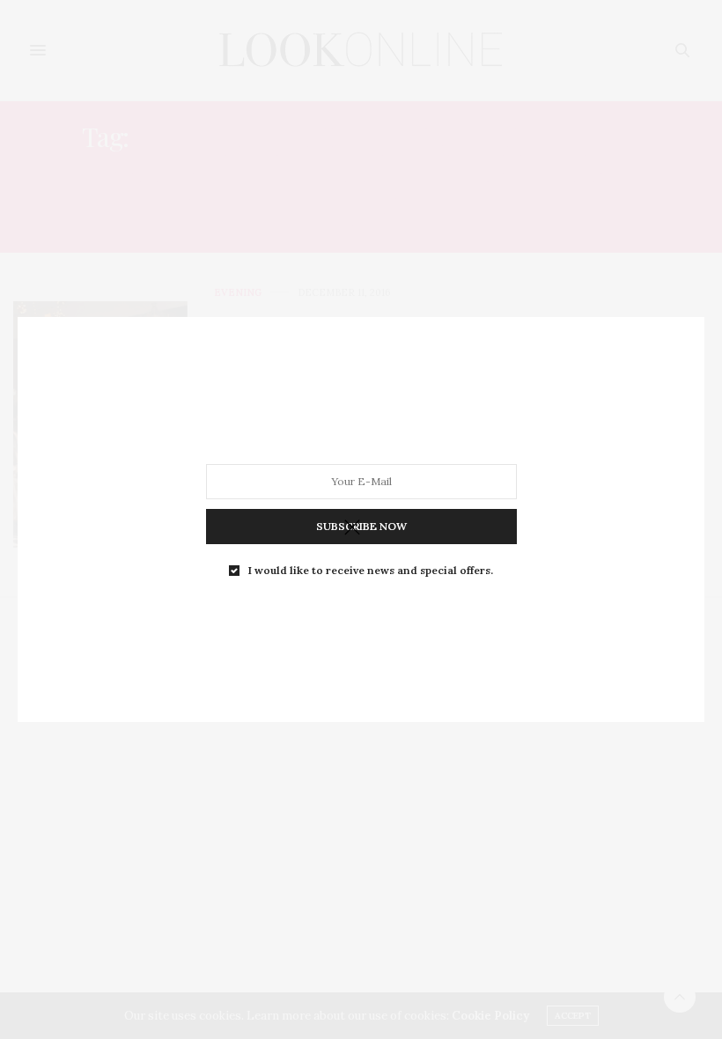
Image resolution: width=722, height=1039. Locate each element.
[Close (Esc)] (352, 528)
